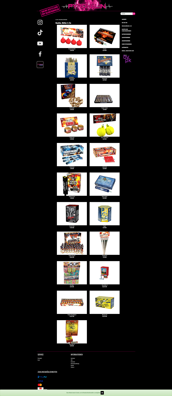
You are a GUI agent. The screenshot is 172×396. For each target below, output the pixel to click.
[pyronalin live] (41, 64)
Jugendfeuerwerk (126, 41)
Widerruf (72, 367)
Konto (39, 360)
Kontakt (72, 365)
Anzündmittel (125, 47)
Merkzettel (73, 362)
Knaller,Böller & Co (127, 26)
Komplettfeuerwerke (127, 44)
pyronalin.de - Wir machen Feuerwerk (86, 5)
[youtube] (41, 43)
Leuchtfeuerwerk (126, 37)
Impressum (73, 358)
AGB (71, 360)
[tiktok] (41, 33)
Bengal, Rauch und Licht (128, 50)
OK (102, 393)
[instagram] (41, 22)
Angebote (124, 19)
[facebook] (41, 54)
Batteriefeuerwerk (126, 34)
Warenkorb (40, 358)
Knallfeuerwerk (64, 19)
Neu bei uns (124, 22)
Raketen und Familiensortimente (126, 30)
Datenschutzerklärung (75, 363)
